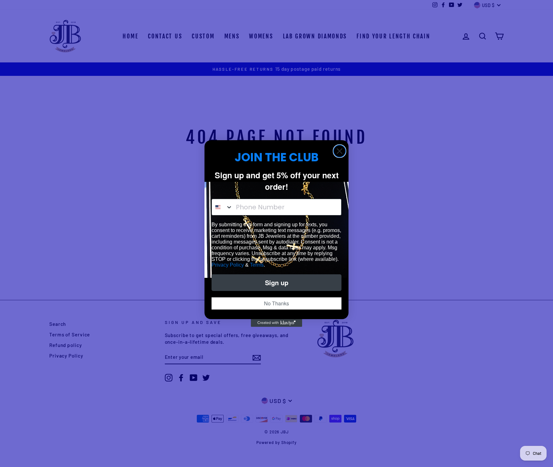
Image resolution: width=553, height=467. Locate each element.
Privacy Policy (228, 265)
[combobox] (222, 207)
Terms (257, 265)
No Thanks (276, 303)
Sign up (276, 282)
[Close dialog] (339, 151)
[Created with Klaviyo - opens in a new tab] (276, 323)
